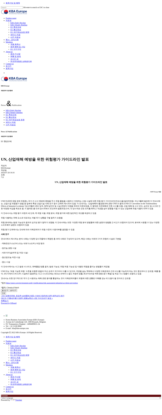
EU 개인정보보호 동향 (15, 120)
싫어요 (13, 290)
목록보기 (5, 301)
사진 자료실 (11, 125)
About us (9, 375)
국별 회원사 (15, 367)
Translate (18, 400)
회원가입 (9, 391)
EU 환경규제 (11, 115)
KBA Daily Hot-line (13, 110)
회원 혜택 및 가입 (17, 370)
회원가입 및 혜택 (13, 3)
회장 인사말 (15, 377)
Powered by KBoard (8, 303)
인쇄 (3, 293)
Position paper (11, 341)
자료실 (8, 343)
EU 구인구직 (15, 372)
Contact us (10, 387)
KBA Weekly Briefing (14, 113)
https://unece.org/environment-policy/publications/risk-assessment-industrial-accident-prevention (42, 283)
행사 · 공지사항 (12, 363)
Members (9, 365)
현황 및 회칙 (15, 379)
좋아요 (5, 290)
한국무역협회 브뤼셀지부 (21, 384)
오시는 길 (14, 382)
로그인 (8, 389)
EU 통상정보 (11, 117)
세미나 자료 (11, 122)
